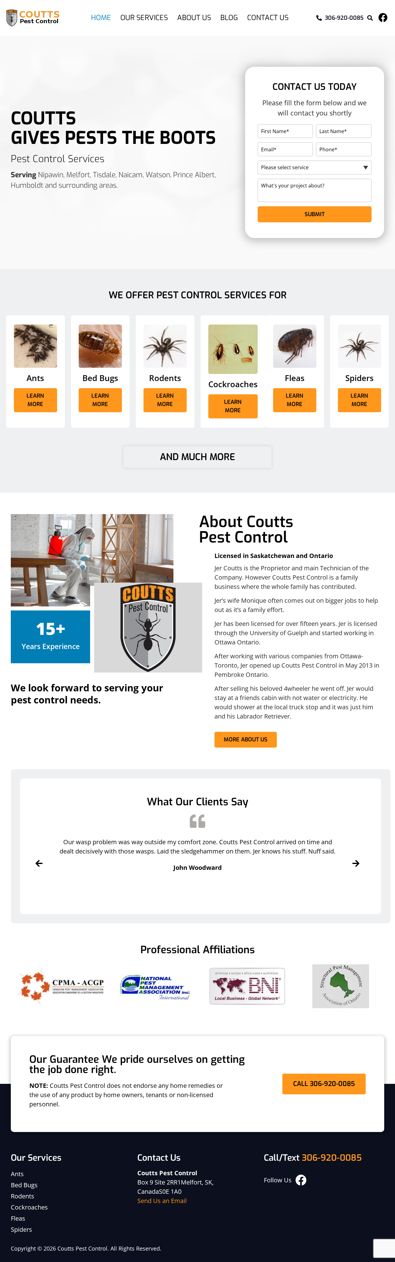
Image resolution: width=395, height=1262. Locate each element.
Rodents (22, 1196)
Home (101, 18)
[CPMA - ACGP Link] (60, 986)
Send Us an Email (162, 1201)
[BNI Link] (247, 986)
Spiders (21, 1229)
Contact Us (268, 18)
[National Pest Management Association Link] (154, 986)
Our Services (144, 18)
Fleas (18, 1218)
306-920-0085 (332, 1157)
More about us (246, 739)
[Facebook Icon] (383, 17)
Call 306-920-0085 (324, 1084)
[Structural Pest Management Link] (340, 986)
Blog (229, 18)
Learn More (35, 400)
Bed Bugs (24, 1185)
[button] (370, 18)
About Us (194, 18)
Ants (17, 1174)
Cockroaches (29, 1207)
